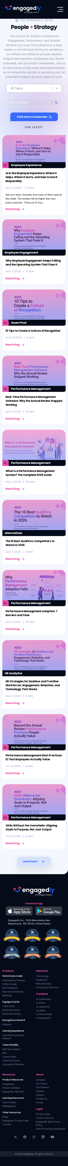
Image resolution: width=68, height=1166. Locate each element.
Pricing (39, 1102)
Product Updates (11, 1087)
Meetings (7, 995)
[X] (15, 1137)
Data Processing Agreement (50, 1128)
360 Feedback (10, 988)
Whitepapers (9, 1106)
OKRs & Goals (9, 984)
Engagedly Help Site (13, 1091)
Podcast (6, 1124)
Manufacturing (43, 983)
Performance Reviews (13, 980)
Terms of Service (45, 1118)
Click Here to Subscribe (32, 117)
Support (40, 1095)
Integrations (8, 1084)
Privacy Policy (43, 1114)
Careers (40, 1091)
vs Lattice (41, 1010)
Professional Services (47, 987)
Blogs (5, 1116)
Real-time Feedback (12, 991)
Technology (42, 976)
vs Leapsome (43, 1006)
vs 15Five (40, 1002)
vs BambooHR (43, 1018)
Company (41, 1079)
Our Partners (42, 1087)
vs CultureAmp (43, 999)
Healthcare (41, 979)
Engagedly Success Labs (15, 1120)
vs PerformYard (44, 1014)
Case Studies (9, 1102)
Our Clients (41, 1083)
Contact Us (41, 1098)
